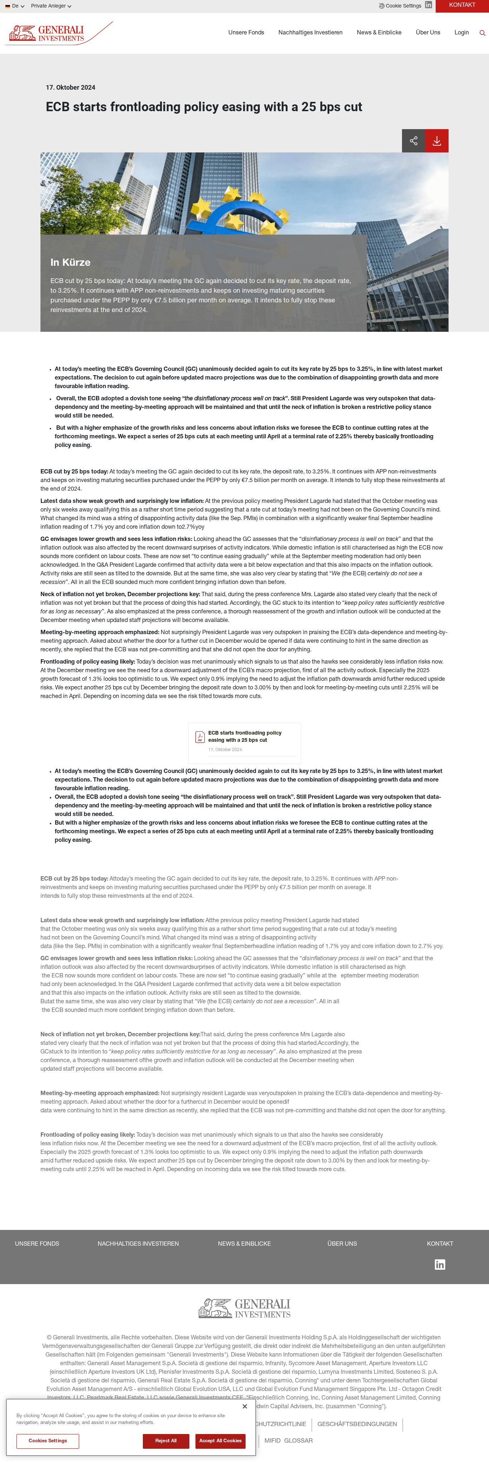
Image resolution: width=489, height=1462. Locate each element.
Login (462, 33)
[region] (131, 1427)
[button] (400, 6)
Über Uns (428, 33)
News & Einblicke (379, 33)
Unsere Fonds (246, 33)
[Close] (245, 1406)
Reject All (165, 1441)
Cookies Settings (48, 1441)
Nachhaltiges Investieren (311, 33)
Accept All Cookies (220, 1441)
